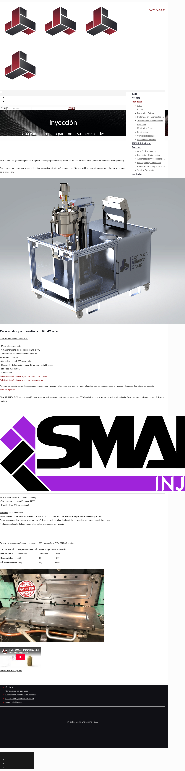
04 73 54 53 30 (157, 10)
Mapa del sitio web (13, 702)
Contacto (9, 687)
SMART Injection (7, 390)
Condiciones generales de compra (20, 695)
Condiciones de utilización (16, 691)
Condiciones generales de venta (19, 698)
